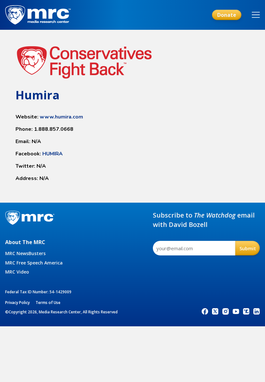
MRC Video (17, 272)
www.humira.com (61, 116)
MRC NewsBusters (25, 253)
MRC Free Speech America (34, 263)
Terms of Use (48, 302)
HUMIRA (52, 153)
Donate (226, 14)
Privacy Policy (17, 302)
